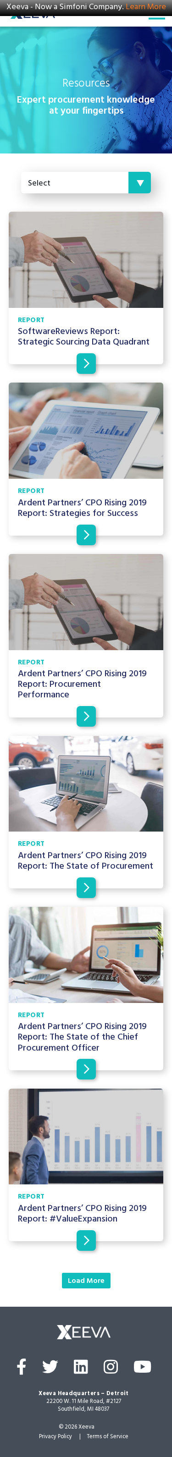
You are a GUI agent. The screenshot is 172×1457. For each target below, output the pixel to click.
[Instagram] (111, 1370)
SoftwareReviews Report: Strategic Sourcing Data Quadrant (84, 337)
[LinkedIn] (81, 1370)
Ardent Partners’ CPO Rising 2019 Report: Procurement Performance (82, 685)
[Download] (86, 363)
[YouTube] (142, 1370)
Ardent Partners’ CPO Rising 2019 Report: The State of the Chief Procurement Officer (82, 1038)
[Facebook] (22, 1370)
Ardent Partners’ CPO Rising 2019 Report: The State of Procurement (85, 862)
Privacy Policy (55, 1437)
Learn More (146, 8)
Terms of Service (107, 1437)
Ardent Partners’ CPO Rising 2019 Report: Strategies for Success (82, 509)
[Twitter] (50, 1370)
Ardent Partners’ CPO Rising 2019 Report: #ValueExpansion (82, 1214)
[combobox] (86, 182)
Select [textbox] (39, 184)
